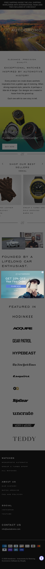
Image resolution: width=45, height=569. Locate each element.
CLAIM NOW (16, 286)
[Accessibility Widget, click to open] (41, 558)
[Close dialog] (43, 272)
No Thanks (16, 290)
